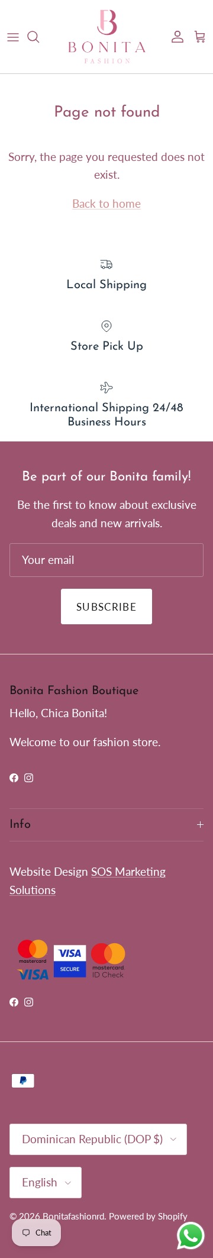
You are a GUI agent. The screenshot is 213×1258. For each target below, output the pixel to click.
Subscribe (106, 607)
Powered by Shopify (148, 1216)
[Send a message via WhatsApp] (191, 1236)
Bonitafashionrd (73, 1216)
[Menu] (13, 37)
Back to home (106, 203)
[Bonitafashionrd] (107, 36)
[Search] (39, 37)
